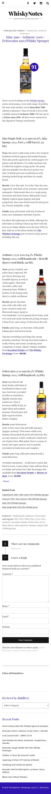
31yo (43, 519)
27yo (37, 519)
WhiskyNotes (25, 13)
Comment (7, 574)
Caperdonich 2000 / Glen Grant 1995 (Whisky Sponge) (25, 495)
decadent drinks (19, 522)
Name (5, 606)
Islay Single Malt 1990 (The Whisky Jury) (20, 507)
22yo (32, 519)
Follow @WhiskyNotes (12, 673)
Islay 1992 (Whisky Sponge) (14, 503)
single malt (42, 525)
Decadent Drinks (16, 350)
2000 (26, 519)
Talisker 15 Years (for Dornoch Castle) (18, 755)
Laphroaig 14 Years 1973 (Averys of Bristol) (20, 760)
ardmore (6, 522)
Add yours (16, 548)
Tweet (6, 481)
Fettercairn (25, 33)
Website (6, 626)
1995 (21, 519)
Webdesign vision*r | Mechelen (35, 787)
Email (5, 616)
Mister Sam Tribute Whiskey (14, 777)
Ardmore (42, 30)
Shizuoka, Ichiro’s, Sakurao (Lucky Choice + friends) (25, 731)
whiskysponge (9, 528)
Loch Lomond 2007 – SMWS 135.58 (17, 735)
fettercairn (33, 522)
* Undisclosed (32, 30)
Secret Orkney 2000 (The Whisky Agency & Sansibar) (25, 726)
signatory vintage (27, 525)
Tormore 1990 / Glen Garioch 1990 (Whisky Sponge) (24, 499)
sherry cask (12, 525)
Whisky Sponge (37, 100)
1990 (15, 519)
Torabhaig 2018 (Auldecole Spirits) (17, 765)
